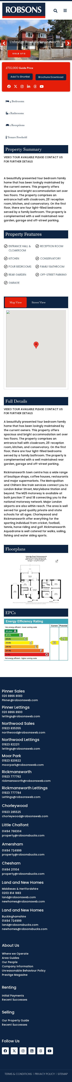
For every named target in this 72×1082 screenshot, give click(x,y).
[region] (36, 1046)
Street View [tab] (39, 302)
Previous (5, 45)
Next (69, 45)
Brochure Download (50, 77)
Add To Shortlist (20, 77)
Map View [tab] (16, 302)
